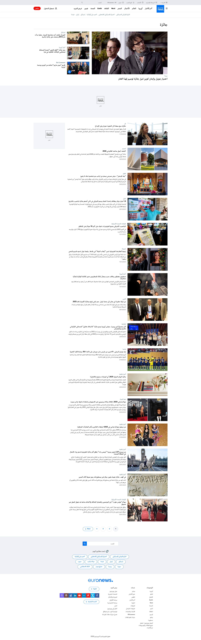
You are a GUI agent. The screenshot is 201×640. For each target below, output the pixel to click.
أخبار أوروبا (62, 47)
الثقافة (106, 8)
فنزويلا (124, 249)
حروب (79, 561)
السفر (120, 8)
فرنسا (72, 14)
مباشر (37, 8)
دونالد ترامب (91, 561)
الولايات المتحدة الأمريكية (118, 224)
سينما (166, 76)
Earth (99, 8)
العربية (163, 2)
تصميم (124, 149)
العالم (134, 8)
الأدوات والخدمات (130, 611)
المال (124, 199)
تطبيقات (133, 606)
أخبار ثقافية (122, 374)
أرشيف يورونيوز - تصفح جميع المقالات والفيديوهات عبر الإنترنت (146, 625)
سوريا (119, 566)
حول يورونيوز (113, 591)
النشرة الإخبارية (92, 601)
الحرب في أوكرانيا (92, 14)
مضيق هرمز (99, 566)
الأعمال (126, 8)
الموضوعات (150, 588)
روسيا (110, 566)
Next (113, 8)
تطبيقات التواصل (130, 608)
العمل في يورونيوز (112, 608)
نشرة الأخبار (132, 594)
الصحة (93, 8)
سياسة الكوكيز (113, 600)
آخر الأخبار (148, 8)
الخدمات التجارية (112, 594)
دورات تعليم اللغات (130, 617)
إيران (77, 14)
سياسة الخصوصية (112, 603)
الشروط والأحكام (112, 597)
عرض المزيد (114, 588)
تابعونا (133, 603)
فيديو (86, 8)
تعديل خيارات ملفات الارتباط (109, 614)
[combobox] (92, 2)
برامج (151, 617)
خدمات (133, 588)
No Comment (60, 62)
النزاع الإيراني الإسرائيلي (123, 14)
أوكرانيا (124, 324)
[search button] (82, 2)
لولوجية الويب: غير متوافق (110, 611)
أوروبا (140, 8)
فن (125, 123)
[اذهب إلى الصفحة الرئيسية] (160, 9)
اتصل (115, 606)
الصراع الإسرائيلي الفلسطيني (107, 14)
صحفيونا (150, 620)
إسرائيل (83, 14)
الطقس (133, 597)
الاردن (124, 299)
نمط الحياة (123, 399)
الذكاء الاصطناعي (85, 566)
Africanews (131, 614)
